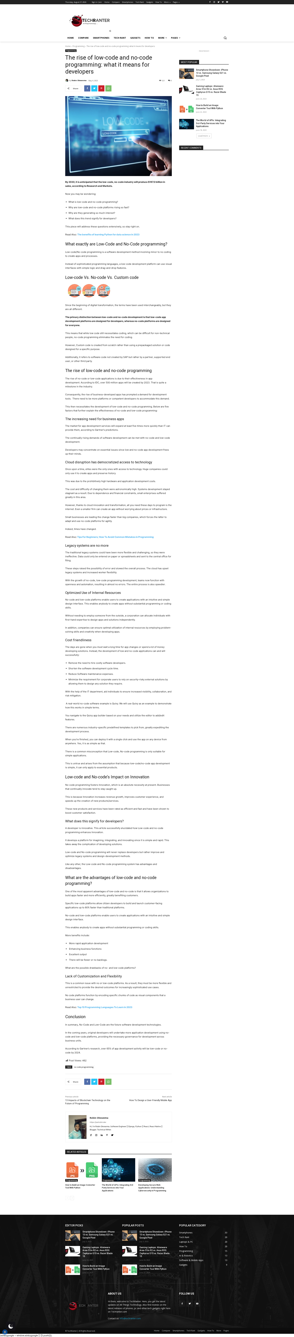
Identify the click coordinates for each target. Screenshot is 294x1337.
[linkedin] (101, 1134)
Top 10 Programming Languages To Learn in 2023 (104, 1007)
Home (68, 46)
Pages (226, 1330)
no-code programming (84, 1067)
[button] (225, 38)
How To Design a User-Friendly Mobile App (150, 1100)
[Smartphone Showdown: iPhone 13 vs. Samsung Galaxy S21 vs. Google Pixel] (186, 73)
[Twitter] (218, 2)
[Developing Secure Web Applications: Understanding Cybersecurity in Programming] (155, 1170)
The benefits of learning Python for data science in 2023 (108, 234)
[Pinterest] (101, 88)
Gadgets (201, 1330)
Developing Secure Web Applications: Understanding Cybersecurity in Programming (152, 1188)
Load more (203, 136)
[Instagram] (214, 2)
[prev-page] (67, 1198)
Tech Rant (191, 1330)
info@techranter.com (130, 1318)
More (219, 1330)
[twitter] (112, 1134)
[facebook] (91, 1134)
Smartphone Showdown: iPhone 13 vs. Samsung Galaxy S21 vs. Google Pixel (212, 73)
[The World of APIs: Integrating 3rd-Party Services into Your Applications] (118, 1170)
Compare (166, 1330)
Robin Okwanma (79, 80)
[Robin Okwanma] (67, 80)
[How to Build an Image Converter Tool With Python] (82, 1170)
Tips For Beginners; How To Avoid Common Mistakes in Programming (115, 537)
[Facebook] (210, 2)
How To (210, 1330)
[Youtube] (227, 2)
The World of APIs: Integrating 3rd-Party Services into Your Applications (118, 1188)
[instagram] (96, 1134)
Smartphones (178, 1330)
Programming (79, 46)
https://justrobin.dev (98, 1122)
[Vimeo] (222, 2)
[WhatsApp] (108, 88)
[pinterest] (107, 1134)
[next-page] (72, 1198)
